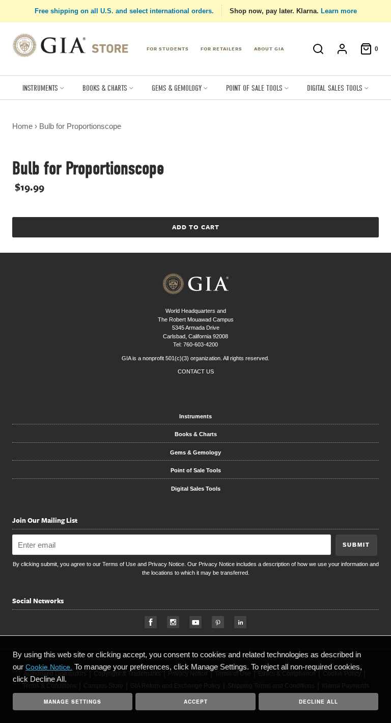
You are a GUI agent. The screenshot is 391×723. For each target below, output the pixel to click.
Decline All (318, 701)
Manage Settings (72, 701)
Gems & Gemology (195, 452)
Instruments (195, 416)
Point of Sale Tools (196, 470)
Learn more (339, 11)
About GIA (269, 48)
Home (22, 126)
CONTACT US (196, 371)
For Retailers (221, 48)
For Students (168, 48)
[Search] (318, 49)
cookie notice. (48, 667)
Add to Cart (195, 226)
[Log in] (342, 49)
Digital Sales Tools (195, 489)
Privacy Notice (166, 564)
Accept (196, 701)
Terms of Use (119, 564)
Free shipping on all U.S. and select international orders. (124, 11)
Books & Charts (196, 434)
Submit (356, 545)
